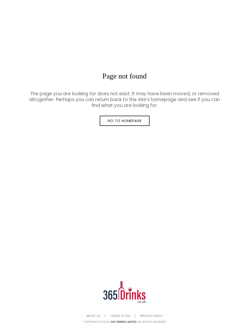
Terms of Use (120, 316)
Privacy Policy (151, 316)
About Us (93, 316)
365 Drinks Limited (123, 322)
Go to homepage (124, 120)
